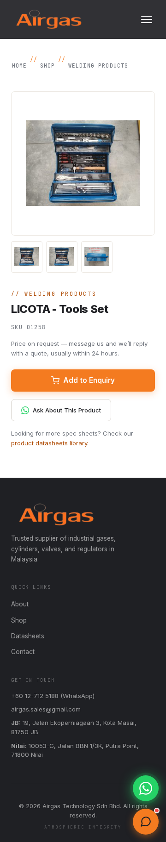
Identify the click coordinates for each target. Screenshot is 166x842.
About (20, 604)
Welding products (98, 65)
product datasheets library (49, 443)
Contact (23, 651)
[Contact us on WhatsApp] (146, 788)
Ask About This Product (67, 410)
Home (19, 65)
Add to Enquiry (89, 380)
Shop (47, 65)
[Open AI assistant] (146, 822)
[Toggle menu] (146, 19)
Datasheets (27, 636)
